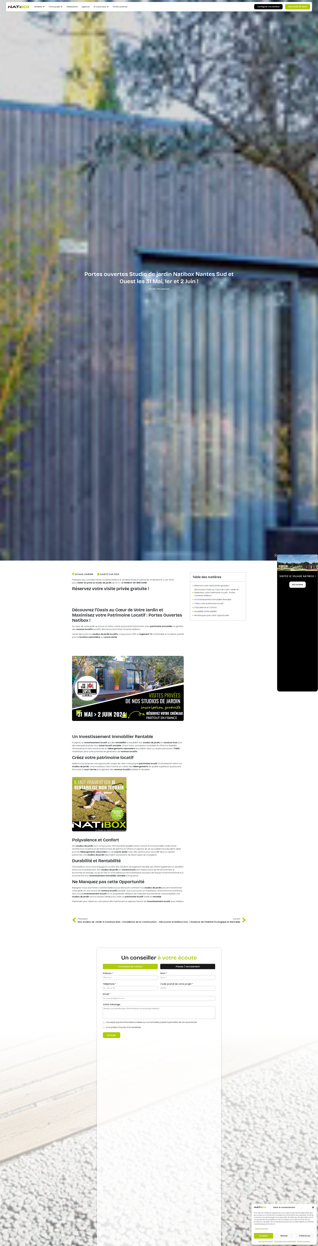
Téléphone (109, 983)
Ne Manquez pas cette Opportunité (211, 615)
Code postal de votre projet (176, 983)
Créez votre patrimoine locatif (208, 603)
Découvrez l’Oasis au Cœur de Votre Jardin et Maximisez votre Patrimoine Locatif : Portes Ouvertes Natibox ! (216, 592)
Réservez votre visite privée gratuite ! (212, 585)
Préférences (304, 1235)
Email (106, 994)
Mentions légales (303, 1241)
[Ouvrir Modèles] (44, 6)
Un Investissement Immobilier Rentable (212, 599)
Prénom (108, 973)
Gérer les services (261, 1229)
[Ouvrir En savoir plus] (108, 6)
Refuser (284, 1235)
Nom (163, 973)
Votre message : (112, 1004)
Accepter (263, 1235)
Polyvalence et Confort (205, 607)
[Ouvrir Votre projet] (61, 6)
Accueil (152, 288)
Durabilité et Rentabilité (205, 611)
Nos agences (163, 288)
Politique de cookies (265, 1241)
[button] (313, 1207)
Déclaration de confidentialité (285, 1241)
